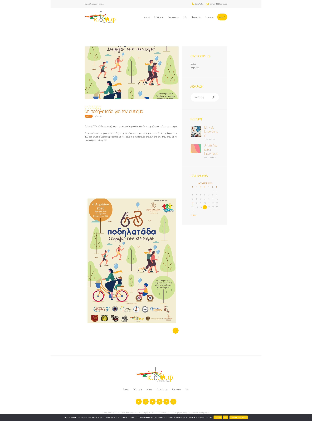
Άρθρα (88, 116)
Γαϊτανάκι (99, 116)
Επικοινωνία (176, 389)
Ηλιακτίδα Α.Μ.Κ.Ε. (110, 412)
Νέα (187, 389)
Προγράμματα (162, 389)
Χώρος (149, 389)
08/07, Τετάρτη (210, 157)
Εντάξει (218, 417)
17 (192, 203)
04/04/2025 (93, 107)
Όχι (225, 417)
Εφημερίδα (195, 67)
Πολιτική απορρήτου (239, 417)
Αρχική (125, 389)
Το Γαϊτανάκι (137, 389)
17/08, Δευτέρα (209, 139)
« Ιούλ (194, 215)
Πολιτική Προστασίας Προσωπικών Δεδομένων (190, 412)
